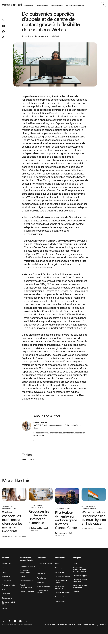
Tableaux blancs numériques (43, 573)
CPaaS (4, 608)
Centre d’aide (60, 572)
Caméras (40, 582)
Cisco (75, 563)
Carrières (76, 592)
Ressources (60, 557)
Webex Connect (28, 459)
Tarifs (57, 563)
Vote (3, 589)
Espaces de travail (42, 5)
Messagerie (6, 576)
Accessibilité (59, 597)
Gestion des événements (75, 5)
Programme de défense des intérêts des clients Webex (80, 569)
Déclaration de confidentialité (25, 571)
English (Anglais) (26, 587)
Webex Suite (6, 563)
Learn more (37, 441)
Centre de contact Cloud (8, 603)
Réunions (5, 568)
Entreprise (77, 557)
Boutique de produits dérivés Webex (80, 586)
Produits (5, 557)
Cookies (23, 576)
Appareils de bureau (44, 568)
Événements (6, 581)
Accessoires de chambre (42, 591)
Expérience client (57, 5)
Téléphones (41, 578)
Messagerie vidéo (8, 585)
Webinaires (6, 594)
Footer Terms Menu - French (26, 559)
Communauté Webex (62, 576)
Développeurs (60, 601)
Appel (4, 572)
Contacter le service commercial (80, 580)
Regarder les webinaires (59, 587)
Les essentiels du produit (61, 581)
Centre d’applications (62, 592)
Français (22, 585)
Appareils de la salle (44, 563)
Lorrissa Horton (43, 36)
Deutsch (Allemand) (27, 591)
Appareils (41, 557)
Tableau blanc (7, 598)
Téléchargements (61, 568)
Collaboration (28, 5)
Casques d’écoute (43, 587)
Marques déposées (26, 581)
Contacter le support (80, 576)
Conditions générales (27, 566)
